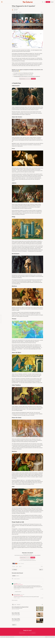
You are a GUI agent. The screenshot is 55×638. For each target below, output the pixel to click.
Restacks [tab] (17, 575)
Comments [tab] (13, 575)
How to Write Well (15, 612)
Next (40, 569)
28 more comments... (15, 600)
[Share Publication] (44, 2)
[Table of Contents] (1, 318)
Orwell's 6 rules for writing (16, 614)
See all (14, 624)
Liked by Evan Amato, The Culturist (19, 584)
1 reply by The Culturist (18, 591)
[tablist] (15, 576)
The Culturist (16, 9)
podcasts (21, 74)
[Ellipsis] (42, 583)
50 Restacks (22, 563)
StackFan (15, 583)
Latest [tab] (15, 604)
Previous (15, 569)
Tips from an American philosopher (17, 608)
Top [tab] (12, 604)
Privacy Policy (34, 560)
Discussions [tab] (18, 604)
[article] (27, 608)
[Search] (42, 2)
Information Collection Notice (27, 560)
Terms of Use (31, 559)
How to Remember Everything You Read (20, 607)
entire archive (17, 76)
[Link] (10, 83)
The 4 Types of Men (16, 618)
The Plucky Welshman (17, 594)
